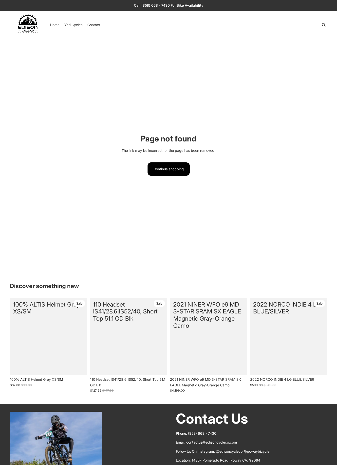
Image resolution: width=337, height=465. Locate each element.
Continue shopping (168, 169)
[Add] (79, 367)
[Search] (323, 24)
